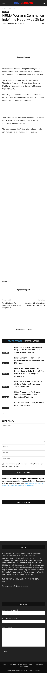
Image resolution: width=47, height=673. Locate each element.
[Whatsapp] (36, 61)
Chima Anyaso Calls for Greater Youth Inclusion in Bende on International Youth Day (27, 394)
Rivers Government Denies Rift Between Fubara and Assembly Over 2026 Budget (29, 360)
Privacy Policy (23, 666)
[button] (3, 3)
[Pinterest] (28, 61)
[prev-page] (3, 413)
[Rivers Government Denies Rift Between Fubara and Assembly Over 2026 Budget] (7, 360)
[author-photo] (23, 327)
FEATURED (5, 363)
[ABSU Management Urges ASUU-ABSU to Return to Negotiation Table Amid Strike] (7, 384)
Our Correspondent (10, 23)
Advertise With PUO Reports (18, 664)
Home (4, 8)
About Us (5, 664)
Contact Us (39, 664)
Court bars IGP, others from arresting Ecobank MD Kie (35, 304)
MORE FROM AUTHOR (31, 341)
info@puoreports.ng (20, 586)
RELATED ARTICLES (15, 341)
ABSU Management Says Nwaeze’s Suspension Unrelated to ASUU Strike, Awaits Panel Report (28, 349)
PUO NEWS (11, 8)
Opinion (31, 664)
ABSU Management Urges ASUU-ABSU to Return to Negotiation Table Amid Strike (28, 384)
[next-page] (7, 413)
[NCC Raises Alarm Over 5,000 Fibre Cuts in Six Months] (7, 405)
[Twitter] (19, 61)
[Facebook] (11, 61)
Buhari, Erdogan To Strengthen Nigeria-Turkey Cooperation (11, 305)
